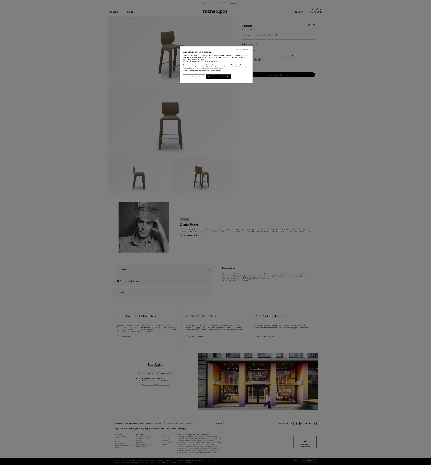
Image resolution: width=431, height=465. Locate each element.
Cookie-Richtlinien (215, 70)
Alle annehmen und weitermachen (219, 77)
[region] (216, 64)
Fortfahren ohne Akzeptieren (243, 49)
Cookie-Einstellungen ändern (194, 77)
